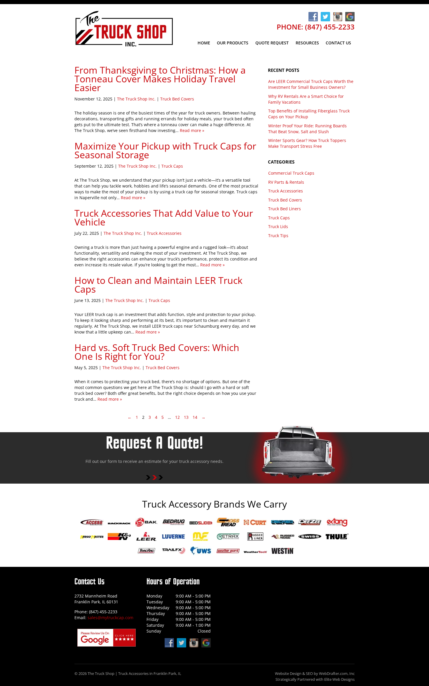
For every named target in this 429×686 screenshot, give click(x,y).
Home (204, 43)
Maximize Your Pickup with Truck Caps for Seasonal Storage (165, 150)
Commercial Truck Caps (291, 173)
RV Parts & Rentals (286, 182)
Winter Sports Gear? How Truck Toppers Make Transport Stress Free (307, 143)
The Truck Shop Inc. (136, 99)
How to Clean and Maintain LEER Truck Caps (158, 284)
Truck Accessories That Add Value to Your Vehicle (163, 217)
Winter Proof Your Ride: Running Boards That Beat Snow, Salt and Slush (307, 128)
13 (186, 417)
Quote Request (272, 43)
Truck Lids (278, 226)
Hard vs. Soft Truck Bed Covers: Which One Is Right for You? (156, 351)
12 (177, 417)
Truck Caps (172, 166)
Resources (307, 43)
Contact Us (338, 43)
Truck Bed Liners (284, 208)
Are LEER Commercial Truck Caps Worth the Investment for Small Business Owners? (310, 84)
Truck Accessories (164, 233)
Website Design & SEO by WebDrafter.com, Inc (315, 673)
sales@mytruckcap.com (110, 617)
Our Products (232, 43)
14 (195, 417)
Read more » (192, 130)
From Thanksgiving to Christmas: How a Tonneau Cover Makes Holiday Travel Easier (160, 79)
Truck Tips (278, 235)
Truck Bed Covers (177, 99)
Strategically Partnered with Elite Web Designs (315, 679)
